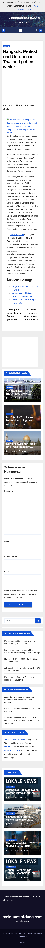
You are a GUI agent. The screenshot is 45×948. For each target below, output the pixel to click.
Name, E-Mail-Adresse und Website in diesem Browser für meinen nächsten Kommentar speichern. (20, 594)
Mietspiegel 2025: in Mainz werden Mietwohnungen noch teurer (22, 793)
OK (29, 9)
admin (24, 398)
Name (7, 541)
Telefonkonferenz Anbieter (15, 740)
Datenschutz (18, 896)
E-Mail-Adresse (11, 556)
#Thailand (7, 109)
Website (7, 572)
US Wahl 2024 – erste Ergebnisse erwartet (19, 392)
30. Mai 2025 (13, 824)
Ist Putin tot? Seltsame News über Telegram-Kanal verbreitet (20, 420)
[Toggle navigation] (20, 30)
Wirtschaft (11, 786)
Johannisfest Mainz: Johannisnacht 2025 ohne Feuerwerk (22, 873)
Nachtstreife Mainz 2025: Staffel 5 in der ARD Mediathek (21, 846)
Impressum (7, 896)
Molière (7, 747)
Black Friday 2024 (12, 750)
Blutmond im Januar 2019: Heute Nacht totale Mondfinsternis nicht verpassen (21, 720)
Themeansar (22, 936)
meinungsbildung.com (22, 18)
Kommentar (9, 491)
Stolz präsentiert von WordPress (15, 933)
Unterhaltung (11, 840)
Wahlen (22, 942)
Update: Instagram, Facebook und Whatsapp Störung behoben (19, 699)
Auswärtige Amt (17, 235)
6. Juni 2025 (13, 797)
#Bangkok (23, 105)
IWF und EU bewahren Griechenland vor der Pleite (31, 314)
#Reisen (30, 105)
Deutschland (11, 867)
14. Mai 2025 (13, 877)
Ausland (6, 46)
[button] (36, 30)
